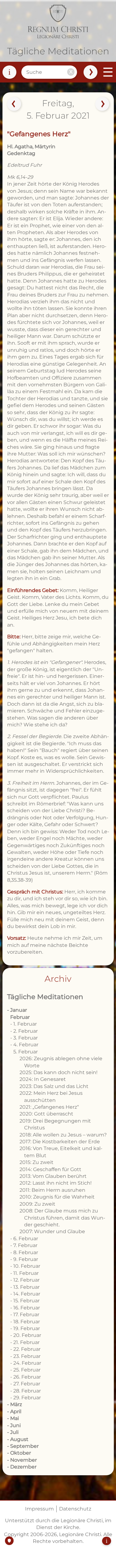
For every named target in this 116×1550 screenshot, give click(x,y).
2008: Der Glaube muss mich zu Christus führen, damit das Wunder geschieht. (62, 1218)
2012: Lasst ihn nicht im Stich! (55, 1183)
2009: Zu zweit (37, 1204)
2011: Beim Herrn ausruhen (52, 1190)
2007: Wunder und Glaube (52, 1231)
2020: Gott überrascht (46, 1114)
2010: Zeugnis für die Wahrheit (57, 1197)
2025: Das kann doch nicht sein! (58, 1072)
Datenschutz (75, 1509)
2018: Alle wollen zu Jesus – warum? (63, 1135)
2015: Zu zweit (36, 1162)
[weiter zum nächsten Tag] (102, 104)
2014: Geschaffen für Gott (50, 1169)
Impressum (39, 1509)
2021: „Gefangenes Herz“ (49, 1107)
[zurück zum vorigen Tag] (14, 104)
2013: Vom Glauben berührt (53, 1176)
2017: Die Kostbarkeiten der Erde (59, 1142)
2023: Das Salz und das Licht (53, 1086)
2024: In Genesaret (42, 1079)
